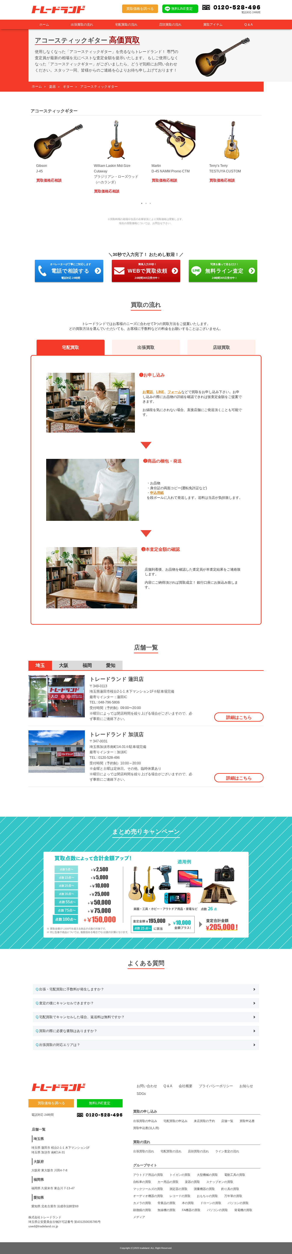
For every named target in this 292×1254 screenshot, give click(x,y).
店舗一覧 (227, 1121)
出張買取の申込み (145, 1121)
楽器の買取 (192, 1182)
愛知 (110, 665)
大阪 (63, 665)
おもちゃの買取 (207, 1196)
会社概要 (185, 1086)
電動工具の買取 (234, 1174)
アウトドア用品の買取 (148, 1174)
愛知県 (39, 1197)
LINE (160, 392)
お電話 (148, 392)
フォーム (174, 392)
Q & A (248, 24)
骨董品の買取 (166, 1203)
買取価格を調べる (140, 8)
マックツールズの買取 (148, 1189)
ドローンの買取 (210, 1203)
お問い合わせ (147, 1086)
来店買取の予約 (204, 1121)
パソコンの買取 (238, 1203)
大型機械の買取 (207, 1174)
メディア (139, 1217)
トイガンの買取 (180, 1174)
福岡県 (39, 1179)
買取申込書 (247, 1121)
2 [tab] (146, 203)
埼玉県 (39, 1139)
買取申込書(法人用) (146, 1128)
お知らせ (246, 1086)
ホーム (44, 24)
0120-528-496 (109, 757)
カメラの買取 (142, 1203)
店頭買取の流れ (170, 24)
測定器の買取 (178, 1189)
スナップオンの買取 (219, 1182)
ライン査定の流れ (227, 1151)
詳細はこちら (239, 717)
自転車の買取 (142, 1182)
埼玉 (40, 665)
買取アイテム (213, 24)
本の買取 (188, 1203)
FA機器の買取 (191, 1210)
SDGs (141, 1093)
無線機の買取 (166, 1210)
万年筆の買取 (233, 1196)
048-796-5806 (109, 702)
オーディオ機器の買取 (148, 1196)
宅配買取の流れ (126, 24)
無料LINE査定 (182, 8)
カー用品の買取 (168, 1182)
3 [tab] (150, 203)
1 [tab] (142, 203)
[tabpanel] (59, 153)
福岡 (87, 665)
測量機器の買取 (204, 1189)
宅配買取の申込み (175, 1121)
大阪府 (39, 1161)
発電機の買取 (243, 1210)
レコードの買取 (180, 1196)
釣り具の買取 (230, 1189)
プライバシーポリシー (216, 1086)
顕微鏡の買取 (142, 1210)
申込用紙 (157, 493)
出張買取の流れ (82, 24)
